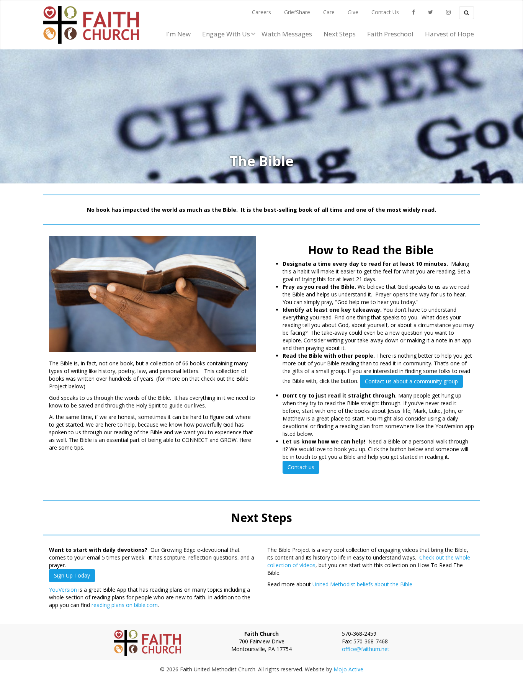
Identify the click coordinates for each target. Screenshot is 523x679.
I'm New (178, 33)
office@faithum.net (365, 649)
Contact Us (385, 12)
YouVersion (63, 589)
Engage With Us (226, 33)
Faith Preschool (390, 33)
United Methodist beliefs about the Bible (362, 584)
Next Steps (340, 33)
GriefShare (297, 12)
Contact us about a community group (411, 381)
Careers (261, 12)
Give (353, 12)
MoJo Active (348, 669)
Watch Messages (287, 33)
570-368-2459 (359, 633)
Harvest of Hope (449, 33)
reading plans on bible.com (125, 605)
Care (329, 12)
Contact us (301, 467)
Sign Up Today (72, 575)
